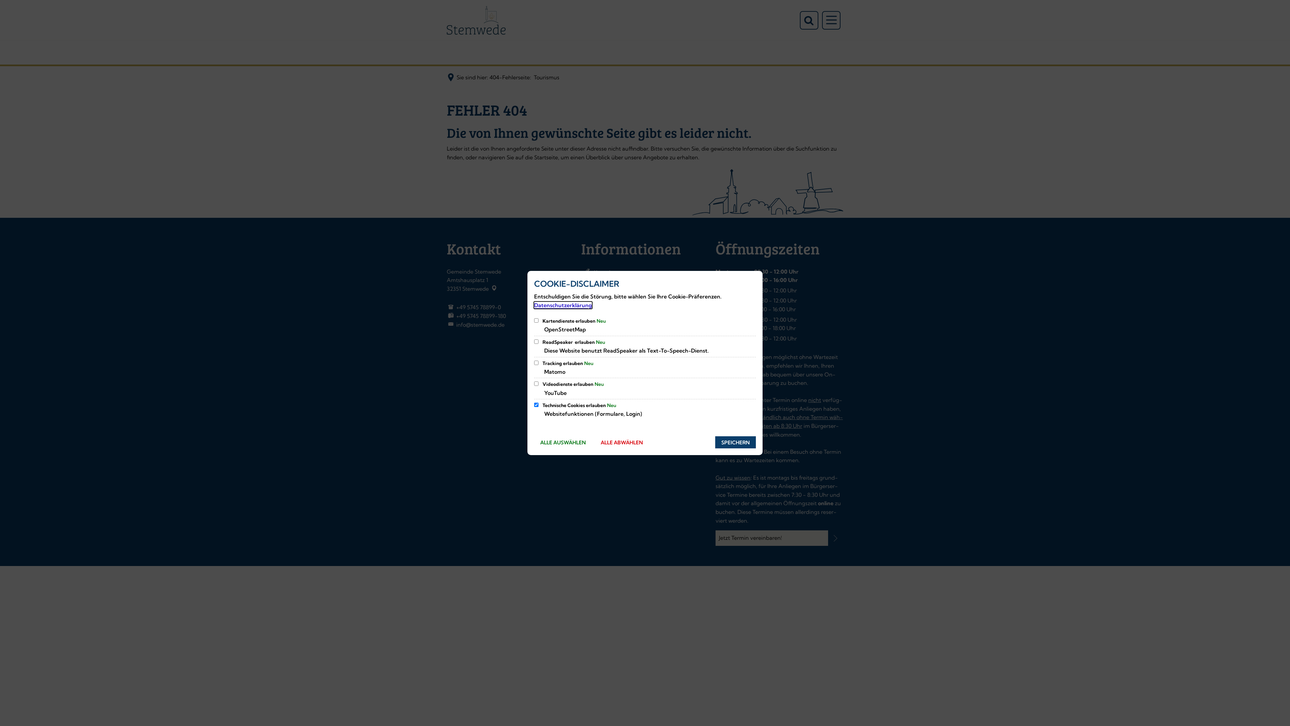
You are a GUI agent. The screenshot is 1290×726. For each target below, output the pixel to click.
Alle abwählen (622, 442)
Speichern (735, 442)
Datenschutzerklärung (563, 305)
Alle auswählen (563, 442)
